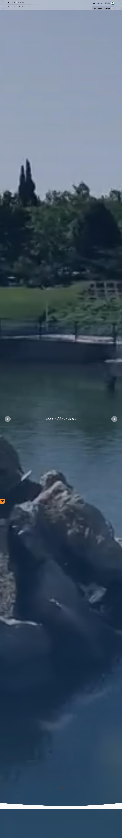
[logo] (110, 3)
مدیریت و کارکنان (97, 8)
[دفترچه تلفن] (14, 2)
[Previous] (8, 419)
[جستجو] (10, 2)
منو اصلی (107, 8)
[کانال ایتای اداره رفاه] (12, 2)
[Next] (114, 419)
